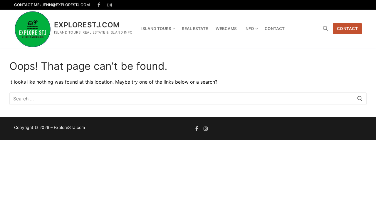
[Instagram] (110, 4)
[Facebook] (99, 4)
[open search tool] (325, 28)
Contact (347, 28)
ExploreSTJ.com (87, 25)
